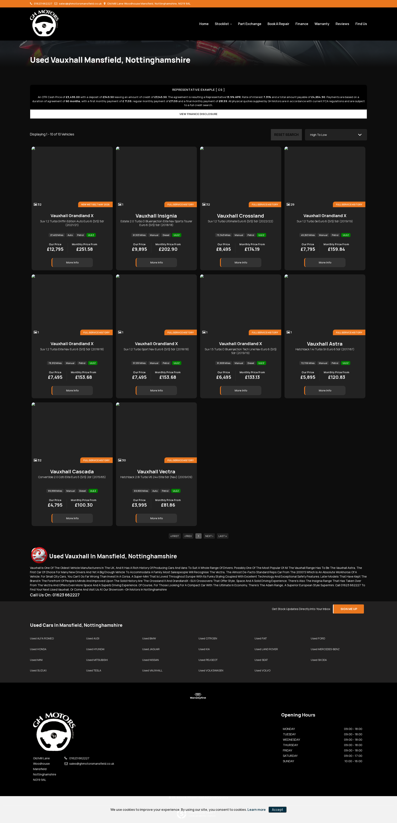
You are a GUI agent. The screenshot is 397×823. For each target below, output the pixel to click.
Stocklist (222, 24)
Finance (301, 24)
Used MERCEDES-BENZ (325, 649)
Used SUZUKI (38, 670)
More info (72, 262)
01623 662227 (42, 3)
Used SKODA (319, 660)
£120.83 (336, 375)
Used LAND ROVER (266, 649)
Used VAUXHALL (152, 670)
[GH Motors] (44, 23)
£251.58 (84, 247)
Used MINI (36, 660)
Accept (277, 809)
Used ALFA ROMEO (42, 638)
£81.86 (168, 503)
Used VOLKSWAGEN (210, 670)
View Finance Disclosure (198, 114)
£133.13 (252, 375)
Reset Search (286, 134)
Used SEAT (261, 660)
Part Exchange (249, 24)
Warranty (321, 24)
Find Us (361, 24)
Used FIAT (261, 638)
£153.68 (83, 375)
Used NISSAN (150, 660)
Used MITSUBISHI (97, 660)
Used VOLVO (262, 670)
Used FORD (318, 638)
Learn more (257, 809)
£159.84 (336, 247)
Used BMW (149, 638)
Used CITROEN (207, 638)
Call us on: (55, 595)
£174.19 (252, 247)
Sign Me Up (349, 609)
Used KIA (204, 649)
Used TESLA (93, 670)
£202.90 (168, 247)
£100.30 (83, 503)
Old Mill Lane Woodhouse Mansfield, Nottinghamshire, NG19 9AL (148, 3)
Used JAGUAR (151, 649)
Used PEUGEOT (208, 660)
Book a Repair (278, 24)
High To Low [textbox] (318, 135)
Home (204, 24)
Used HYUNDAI (95, 649)
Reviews (342, 24)
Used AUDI (92, 638)
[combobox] (336, 134)
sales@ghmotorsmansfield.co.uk (80, 3)
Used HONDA (38, 649)
